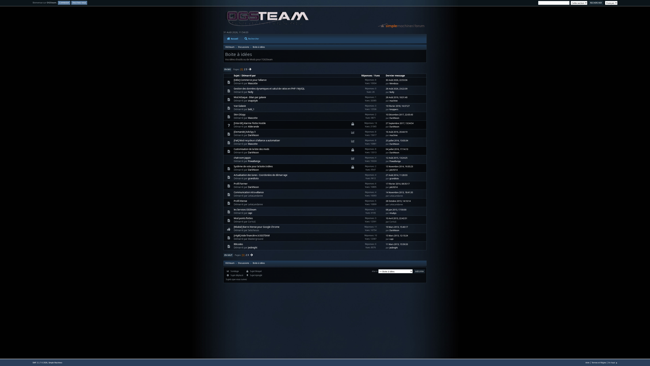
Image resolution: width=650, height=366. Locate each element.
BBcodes (238, 244)
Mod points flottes (243, 218)
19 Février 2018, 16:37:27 (398, 106)
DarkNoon (394, 118)
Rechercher (253, 38)
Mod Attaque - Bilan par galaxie (250, 97)
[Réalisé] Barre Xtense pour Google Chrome (256, 226)
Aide (587, 362)
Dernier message (395, 75)
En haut (228, 255)
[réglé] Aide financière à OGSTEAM (252, 235)
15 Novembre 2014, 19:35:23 (399, 166)
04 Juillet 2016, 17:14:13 (397, 149)
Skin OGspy (239, 114)
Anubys (392, 213)
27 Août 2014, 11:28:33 (396, 175)
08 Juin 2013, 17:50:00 (396, 209)
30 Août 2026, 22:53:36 (396, 80)
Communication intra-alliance (249, 192)
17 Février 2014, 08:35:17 (398, 183)
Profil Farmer (241, 183)
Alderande (253, 126)
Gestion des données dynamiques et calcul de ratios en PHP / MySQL (269, 88)
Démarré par (249, 75)
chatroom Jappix (242, 157)
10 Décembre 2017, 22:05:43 (399, 114)
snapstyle (253, 100)
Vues (377, 75)
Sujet (237, 75)
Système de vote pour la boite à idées (253, 166)
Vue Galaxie (240, 105)
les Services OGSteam (245, 209)
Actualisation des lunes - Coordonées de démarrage (260, 175)
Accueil (234, 38)
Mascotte (253, 83)
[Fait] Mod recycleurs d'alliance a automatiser (257, 140)
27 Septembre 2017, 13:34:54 (400, 123)
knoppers (393, 109)
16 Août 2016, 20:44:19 (396, 131)
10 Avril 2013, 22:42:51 (396, 218)
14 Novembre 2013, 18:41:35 (399, 192)
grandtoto (253, 178)
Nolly (250, 92)
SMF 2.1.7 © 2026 (39, 363)
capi (250, 213)
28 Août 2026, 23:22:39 (396, 88)
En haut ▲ (613, 362)
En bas (227, 69)
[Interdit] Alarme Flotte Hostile (250, 123)
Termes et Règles (599, 362)
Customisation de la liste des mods (251, 149)
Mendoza (393, 83)
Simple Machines (55, 363)
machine (393, 100)
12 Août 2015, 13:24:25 (396, 157)
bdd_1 (251, 109)
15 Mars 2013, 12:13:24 (397, 235)
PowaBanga (254, 161)
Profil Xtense (240, 200)
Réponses (366, 75)
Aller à (374, 271)
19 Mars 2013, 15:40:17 (397, 227)
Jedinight (252, 247)
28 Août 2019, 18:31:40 (396, 97)
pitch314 (393, 169)
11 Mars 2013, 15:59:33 (397, 244)
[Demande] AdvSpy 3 (245, 131)
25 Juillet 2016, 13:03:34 (397, 140)
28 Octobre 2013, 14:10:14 (398, 201)
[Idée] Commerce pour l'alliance (250, 80)
